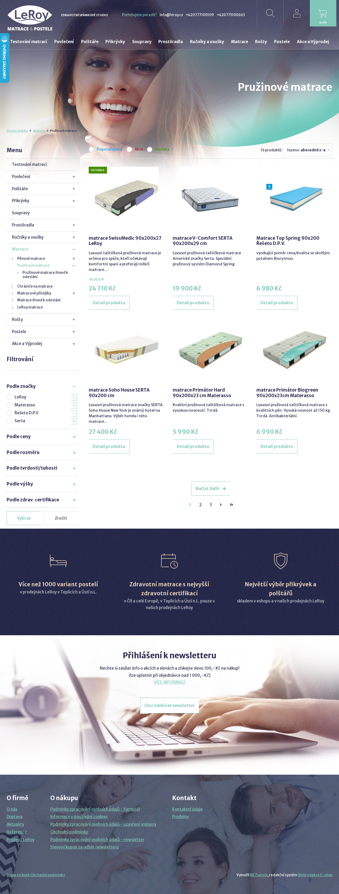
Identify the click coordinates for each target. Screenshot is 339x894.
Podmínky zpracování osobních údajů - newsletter (97, 839)
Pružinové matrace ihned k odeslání (45, 274)
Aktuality (15, 824)
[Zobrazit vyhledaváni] (270, 13)
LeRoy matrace (30, 307)
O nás (12, 809)
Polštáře (20, 188)
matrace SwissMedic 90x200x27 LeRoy (125, 240)
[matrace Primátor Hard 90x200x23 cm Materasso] (211, 350)
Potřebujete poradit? (139, 15)
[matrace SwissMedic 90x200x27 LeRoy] (127, 198)
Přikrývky (20, 200)
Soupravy (21, 212)
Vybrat (24, 518)
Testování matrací (29, 164)
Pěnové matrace (31, 258)
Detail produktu (109, 302)
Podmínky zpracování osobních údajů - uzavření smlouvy (103, 824)
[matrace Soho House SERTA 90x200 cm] (127, 350)
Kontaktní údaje (187, 809)
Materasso (25, 404)
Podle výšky (20, 484)
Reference (17, 831)
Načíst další (207, 488)
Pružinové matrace (33, 265)
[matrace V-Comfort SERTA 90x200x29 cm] (211, 198)
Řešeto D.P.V (26, 412)
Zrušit (61, 518)
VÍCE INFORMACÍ (169, 682)
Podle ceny (19, 436)
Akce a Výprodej (27, 343)
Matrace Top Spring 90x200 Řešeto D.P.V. (287, 240)
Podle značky (21, 386)
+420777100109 (200, 15)
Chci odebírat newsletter (169, 705)
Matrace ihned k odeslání (39, 300)
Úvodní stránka (17, 131)
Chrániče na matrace (35, 286)
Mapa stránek (18, 875)
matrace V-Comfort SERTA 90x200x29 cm (203, 240)
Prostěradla (23, 225)
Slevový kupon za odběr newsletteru (84, 847)
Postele (19, 331)
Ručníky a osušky (27, 237)
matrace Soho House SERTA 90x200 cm (119, 392)
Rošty (17, 319)
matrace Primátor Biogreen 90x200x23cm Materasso (287, 392)
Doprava (15, 816)
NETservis (258, 875)
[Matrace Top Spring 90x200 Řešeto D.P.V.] (294, 198)
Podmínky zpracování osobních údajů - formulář (95, 809)
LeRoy (20, 397)
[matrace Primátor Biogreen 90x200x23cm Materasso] (294, 350)
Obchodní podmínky (69, 831)
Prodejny (180, 816)
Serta (20, 420)
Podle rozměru (23, 452)
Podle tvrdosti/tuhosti (32, 468)
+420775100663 (231, 15)
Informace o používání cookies (79, 816)
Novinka (162, 149)
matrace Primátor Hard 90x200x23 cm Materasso (202, 392)
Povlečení (21, 176)
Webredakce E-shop (315, 875)
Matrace (39, 131)
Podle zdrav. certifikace (33, 500)
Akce (139, 149)
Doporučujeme (110, 149)
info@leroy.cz (171, 15)
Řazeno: (306, 150)
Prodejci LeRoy (20, 839)
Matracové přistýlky (34, 293)
